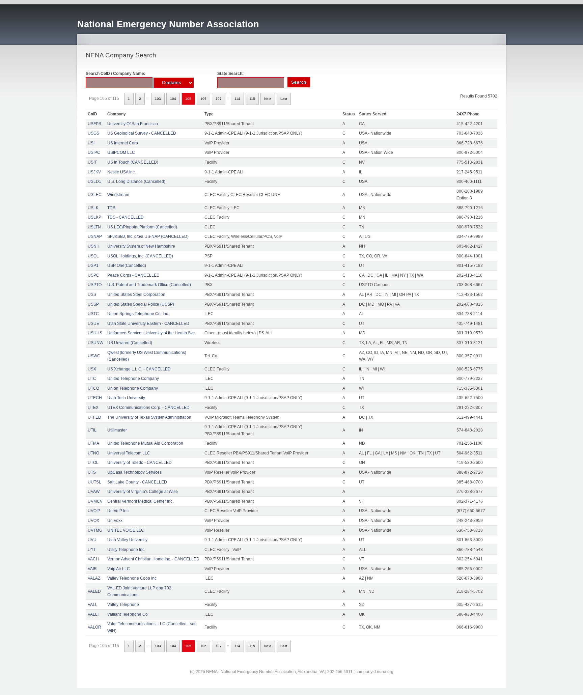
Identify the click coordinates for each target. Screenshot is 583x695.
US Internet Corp (122, 143)
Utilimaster (117, 430)
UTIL (92, 430)
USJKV (94, 172)
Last (283, 99)
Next (267, 99)
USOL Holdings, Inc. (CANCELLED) (140, 256)
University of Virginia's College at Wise (142, 491)
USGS (93, 133)
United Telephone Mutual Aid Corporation (145, 443)
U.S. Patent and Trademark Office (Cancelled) (149, 284)
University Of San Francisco (132, 123)
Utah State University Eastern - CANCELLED (148, 323)
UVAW (94, 491)
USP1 (93, 265)
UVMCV (95, 501)
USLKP (94, 217)
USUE (93, 323)
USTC (93, 313)
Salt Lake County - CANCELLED (137, 482)
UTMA (93, 443)
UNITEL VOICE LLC (125, 530)
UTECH (95, 397)
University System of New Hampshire (141, 246)
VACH (93, 559)
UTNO (93, 453)
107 (219, 99)
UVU (92, 539)
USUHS (95, 333)
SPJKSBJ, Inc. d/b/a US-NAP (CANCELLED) (148, 236)
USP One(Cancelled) (126, 265)
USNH (94, 246)
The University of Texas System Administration (149, 417)
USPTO (95, 284)
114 (237, 99)
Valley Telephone (123, 604)
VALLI (93, 614)
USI (91, 143)
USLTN (94, 227)
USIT (92, 162)
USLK (93, 207)
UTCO (93, 388)
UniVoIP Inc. (118, 510)
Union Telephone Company (132, 388)
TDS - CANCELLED (125, 217)
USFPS (94, 123)
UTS (92, 472)
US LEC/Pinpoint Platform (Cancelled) (142, 227)
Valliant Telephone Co (127, 614)
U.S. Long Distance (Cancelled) (136, 181)
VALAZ (94, 578)
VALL (93, 604)
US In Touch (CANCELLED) (132, 162)
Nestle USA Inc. (121, 172)
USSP (93, 304)
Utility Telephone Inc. (126, 549)
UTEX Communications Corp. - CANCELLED (148, 407)
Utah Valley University (127, 539)
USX (92, 369)
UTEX (93, 407)
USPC (93, 275)
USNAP (95, 236)
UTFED (94, 417)
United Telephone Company (133, 378)
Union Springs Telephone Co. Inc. (138, 313)
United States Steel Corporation (136, 294)
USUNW (95, 342)
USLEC (95, 194)
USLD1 (94, 181)
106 (203, 99)
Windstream (118, 194)
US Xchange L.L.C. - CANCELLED (139, 369)
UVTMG (95, 530)
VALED (94, 591)
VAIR (92, 568)
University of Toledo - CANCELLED (139, 462)
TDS (111, 207)
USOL (93, 256)
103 (158, 99)
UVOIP (94, 510)
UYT (92, 549)
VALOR (94, 627)
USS (92, 294)
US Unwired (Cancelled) (129, 342)
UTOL (93, 462)
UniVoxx (114, 520)
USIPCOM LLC (121, 152)
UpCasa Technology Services (134, 472)
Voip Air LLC (118, 568)
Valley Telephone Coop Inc (132, 578)
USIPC (94, 152)
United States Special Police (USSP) (140, 304)
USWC (94, 356)
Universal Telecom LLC (128, 453)
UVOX (93, 520)
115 (252, 99)
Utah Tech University (126, 397)
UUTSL (94, 482)
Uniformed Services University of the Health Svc (151, 333)
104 (173, 99)
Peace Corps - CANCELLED (133, 275)
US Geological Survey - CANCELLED (141, 133)
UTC (92, 378)
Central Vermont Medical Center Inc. (140, 501)
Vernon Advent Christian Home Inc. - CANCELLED (153, 559)
